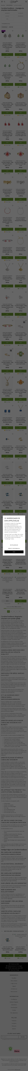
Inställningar (14, 545)
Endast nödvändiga (14, 548)
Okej (14, 551)
